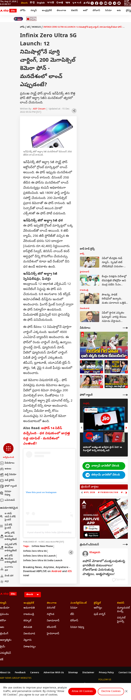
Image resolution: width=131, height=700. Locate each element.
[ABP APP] (92, 528)
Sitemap (73, 673)
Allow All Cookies (82, 691)
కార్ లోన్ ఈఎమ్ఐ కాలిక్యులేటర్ (11, 559)
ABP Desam (39, 109)
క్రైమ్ (2, 647)
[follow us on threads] (101, 3)
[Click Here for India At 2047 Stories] (18, 19)
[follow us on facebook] (97, 3)
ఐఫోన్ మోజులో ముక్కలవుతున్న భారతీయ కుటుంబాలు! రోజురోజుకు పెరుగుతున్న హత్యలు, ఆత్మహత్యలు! (103, 568)
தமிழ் (87, 3)
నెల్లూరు (27, 640)
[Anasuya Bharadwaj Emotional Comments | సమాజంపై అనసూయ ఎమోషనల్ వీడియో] (91, 381)
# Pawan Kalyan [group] (108, 492)
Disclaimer (88, 673)
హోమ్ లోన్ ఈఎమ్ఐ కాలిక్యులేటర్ (11, 536)
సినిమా (108, 10)
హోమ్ (22, 10)
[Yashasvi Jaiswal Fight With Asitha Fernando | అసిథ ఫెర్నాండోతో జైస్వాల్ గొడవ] (91, 366)
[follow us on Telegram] (114, 3)
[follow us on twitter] (92, 3)
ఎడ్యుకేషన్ (5, 653)
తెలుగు (24, 3)
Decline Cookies (111, 691)
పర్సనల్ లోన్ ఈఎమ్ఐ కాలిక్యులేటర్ (11, 547)
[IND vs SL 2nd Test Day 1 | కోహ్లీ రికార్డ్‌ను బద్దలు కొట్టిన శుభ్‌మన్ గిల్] (104, 345)
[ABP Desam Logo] (8, 11)
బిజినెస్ (74, 10)
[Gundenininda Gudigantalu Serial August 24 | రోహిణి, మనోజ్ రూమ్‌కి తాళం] (116, 381)
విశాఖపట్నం (29, 647)
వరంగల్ (51, 608)
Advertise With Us (54, 673)
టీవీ (72, 614)
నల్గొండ (50, 614)
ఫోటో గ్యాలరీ (11, 486)
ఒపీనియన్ (10, 500)
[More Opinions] (125, 544)
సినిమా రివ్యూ (8, 493)
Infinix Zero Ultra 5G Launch (39, 556)
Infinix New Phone (42, 546)
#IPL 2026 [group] (89, 492)
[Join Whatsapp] (119, 3)
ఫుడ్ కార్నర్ (99, 614)
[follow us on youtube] (106, 3)
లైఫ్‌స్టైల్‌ (97, 603)
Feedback (20, 673)
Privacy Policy (106, 673)
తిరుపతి (27, 627)
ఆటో (85, 10)
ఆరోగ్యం (98, 608)
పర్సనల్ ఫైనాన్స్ (121, 619)
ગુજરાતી (76, 3)
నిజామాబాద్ (53, 621)
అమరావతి (29, 608)
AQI (7, 581)
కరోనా (3, 621)
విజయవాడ (29, 634)
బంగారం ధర (9, 569)
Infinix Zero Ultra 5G (35, 551)
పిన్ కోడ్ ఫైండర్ (8, 527)
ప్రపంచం (4, 614)
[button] (8, 451)
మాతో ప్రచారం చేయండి (127, 3)
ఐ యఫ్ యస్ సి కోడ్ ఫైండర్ (10, 516)
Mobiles (36, 27)
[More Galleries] (125, 395)
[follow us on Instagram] (110, 3)
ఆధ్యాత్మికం (6, 640)
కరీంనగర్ (51, 627)
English (41, 3)
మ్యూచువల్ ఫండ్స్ (123, 609)
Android (56, 571)
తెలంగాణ (61, 10)
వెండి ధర (9, 575)
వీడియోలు (9, 463)
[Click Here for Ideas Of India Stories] (31, 19)
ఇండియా (4, 608)
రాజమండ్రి (28, 614)
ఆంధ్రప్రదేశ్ (47, 10)
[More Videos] (125, 328)
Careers (34, 673)
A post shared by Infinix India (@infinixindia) (49, 532)
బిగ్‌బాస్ (96, 10)
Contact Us (125, 673)
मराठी (50, 3)
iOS (70, 571)
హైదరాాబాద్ (53, 634)
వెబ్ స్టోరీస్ (9, 480)
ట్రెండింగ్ (4, 634)
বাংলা (67, 3)
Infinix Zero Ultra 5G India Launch (42, 560)
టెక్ (28, 27)
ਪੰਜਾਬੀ (59, 3)
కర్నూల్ (27, 621)
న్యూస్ (34, 10)
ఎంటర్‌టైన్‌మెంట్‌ (77, 603)
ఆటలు (8, 468)
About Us (5, 673)
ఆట (119, 10)
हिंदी (32, 3)
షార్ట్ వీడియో (10, 474)
